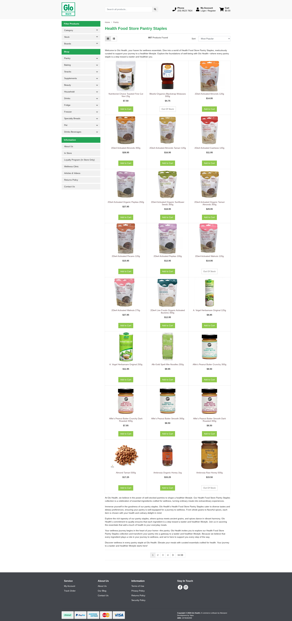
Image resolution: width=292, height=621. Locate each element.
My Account (69, 586)
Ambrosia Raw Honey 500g (209, 472)
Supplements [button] (70, 78)
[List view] (114, 38)
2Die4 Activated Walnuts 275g (125, 310)
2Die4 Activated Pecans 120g (126, 256)
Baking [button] (67, 65)
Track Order (70, 591)
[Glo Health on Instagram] (186, 587)
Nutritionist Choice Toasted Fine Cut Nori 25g (126, 95)
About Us (68, 146)
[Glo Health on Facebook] (180, 587)
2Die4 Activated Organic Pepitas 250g (126, 202)
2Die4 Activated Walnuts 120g (209, 256)
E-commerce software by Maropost (214, 613)
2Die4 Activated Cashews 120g (209, 148)
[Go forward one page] (173, 555)
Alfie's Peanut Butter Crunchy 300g (209, 364)
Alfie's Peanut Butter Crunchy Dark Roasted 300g (126, 419)
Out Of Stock (168, 109)
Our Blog (102, 591)
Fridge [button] (67, 105)
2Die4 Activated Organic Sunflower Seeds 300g (167, 203)
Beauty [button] (67, 85)
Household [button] (69, 91)
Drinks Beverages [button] (72, 132)
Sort (194, 38)
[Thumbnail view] (108, 38)
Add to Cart (125, 109)
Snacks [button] (67, 71)
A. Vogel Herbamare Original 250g (125, 364)
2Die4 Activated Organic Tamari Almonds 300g (209, 203)
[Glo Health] (68, 9)
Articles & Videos (72, 173)
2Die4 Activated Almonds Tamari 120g (167, 148)
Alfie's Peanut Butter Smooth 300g (167, 418)
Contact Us (69, 186)
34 (179, 555)
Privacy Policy (138, 591)
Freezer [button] (68, 112)
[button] (182, 9)
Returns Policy (71, 180)
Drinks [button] (67, 98)
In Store (68, 153)
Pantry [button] (67, 58)
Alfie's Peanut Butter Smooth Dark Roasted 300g (209, 419)
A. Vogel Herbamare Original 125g (209, 310)
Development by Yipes (185, 615)
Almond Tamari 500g (126, 472)
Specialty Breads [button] (72, 118)
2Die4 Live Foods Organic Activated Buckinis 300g (167, 311)
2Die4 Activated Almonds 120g (209, 94)
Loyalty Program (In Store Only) (79, 160)
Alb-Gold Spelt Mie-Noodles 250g (168, 364)
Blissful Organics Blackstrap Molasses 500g (167, 95)
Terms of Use (137, 586)
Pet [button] (65, 125)
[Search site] (155, 9)
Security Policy (138, 600)
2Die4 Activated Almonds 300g (125, 148)
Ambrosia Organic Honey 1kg (167, 472)
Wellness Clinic (71, 166)
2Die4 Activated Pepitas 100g (168, 256)
